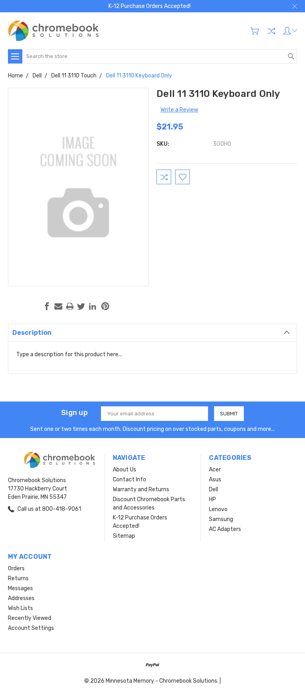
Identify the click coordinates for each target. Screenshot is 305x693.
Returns (18, 578)
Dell (213, 489)
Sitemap (124, 536)
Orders (16, 568)
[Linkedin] (93, 306)
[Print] (70, 306)
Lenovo (218, 509)
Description (32, 332)
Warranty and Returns (141, 489)
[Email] (58, 306)
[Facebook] (47, 306)
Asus (215, 479)
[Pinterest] (105, 306)
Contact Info (129, 479)
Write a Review (179, 109)
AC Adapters (225, 529)
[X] (81, 306)
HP (212, 499)
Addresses (21, 598)
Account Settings (31, 628)
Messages (20, 588)
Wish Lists (20, 608)
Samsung (221, 519)
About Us (124, 469)
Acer (215, 469)
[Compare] (271, 31)
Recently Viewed (29, 618)
